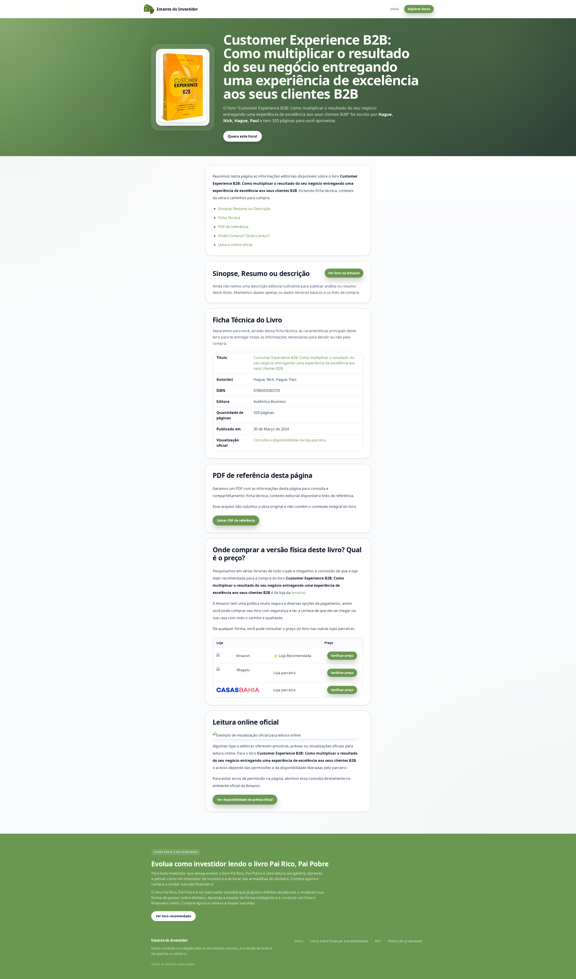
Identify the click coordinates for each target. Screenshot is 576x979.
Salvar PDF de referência (236, 520)
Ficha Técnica (229, 217)
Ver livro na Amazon (344, 273)
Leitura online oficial (235, 244)
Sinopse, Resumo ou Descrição (244, 208)
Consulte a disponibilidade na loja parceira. (290, 440)
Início (394, 9)
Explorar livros (419, 9)
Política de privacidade (405, 941)
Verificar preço (342, 655)
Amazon (298, 592)
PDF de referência (233, 226)
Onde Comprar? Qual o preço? (244, 235)
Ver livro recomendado (173, 916)
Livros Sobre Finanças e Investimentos (339, 941)
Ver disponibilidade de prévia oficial (245, 799)
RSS (378, 941)
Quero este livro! (242, 136)
